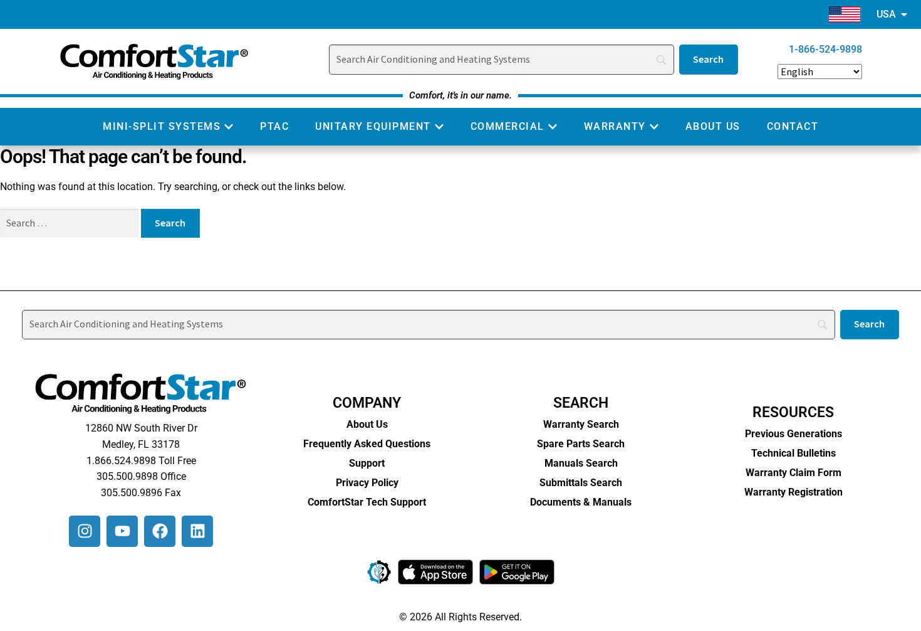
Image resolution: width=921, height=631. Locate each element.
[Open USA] (904, 14)
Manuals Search (581, 463)
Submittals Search (580, 483)
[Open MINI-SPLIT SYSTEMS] (229, 126)
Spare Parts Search (581, 444)
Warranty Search (581, 424)
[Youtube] (122, 531)
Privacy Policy (367, 483)
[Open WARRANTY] (654, 126)
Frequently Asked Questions (366, 444)
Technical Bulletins (793, 453)
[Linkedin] (197, 531)
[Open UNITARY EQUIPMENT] (439, 126)
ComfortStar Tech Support (367, 502)
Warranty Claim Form (793, 473)
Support (367, 463)
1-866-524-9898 (825, 49)
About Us (367, 424)
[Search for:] (70, 223)
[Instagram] (84, 531)
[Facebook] (159, 531)
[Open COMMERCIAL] (553, 126)
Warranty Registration (793, 492)
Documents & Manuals (581, 502)
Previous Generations (793, 434)
